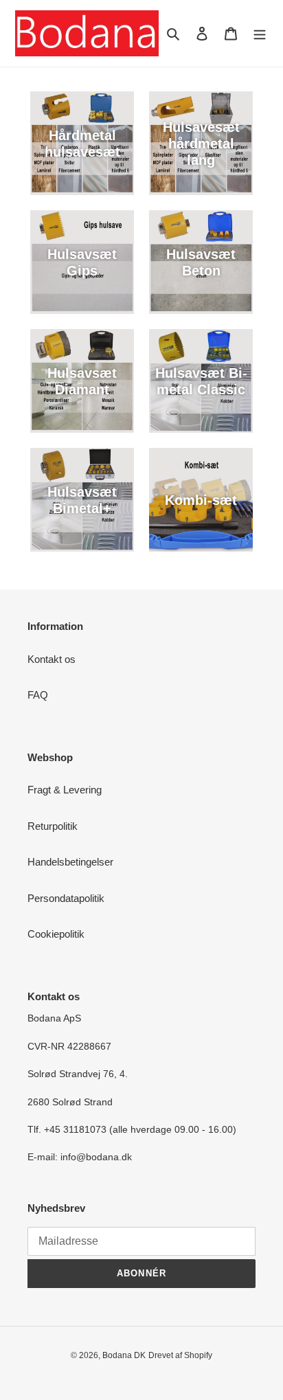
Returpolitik (52, 826)
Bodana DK (124, 1355)
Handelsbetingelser (70, 862)
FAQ (37, 695)
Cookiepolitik (55, 934)
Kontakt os (51, 659)
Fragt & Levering (64, 789)
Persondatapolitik (65, 898)
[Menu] (259, 33)
